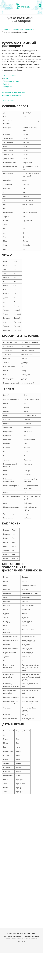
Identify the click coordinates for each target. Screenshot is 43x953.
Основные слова (9, 75)
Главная (5, 29)
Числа (5, 78)
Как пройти (7, 87)
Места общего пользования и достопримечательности (13, 93)
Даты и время (8, 100)
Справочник (14, 29)
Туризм (6, 84)
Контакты (21, 942)
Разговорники (26, 29)
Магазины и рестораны (12, 81)
